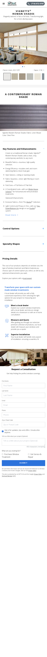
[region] (23, 46)
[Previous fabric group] (32, 70)
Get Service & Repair (34, 455)
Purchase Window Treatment (10, 455)
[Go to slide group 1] (22, 66)
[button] (3, 3)
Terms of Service (7, 476)
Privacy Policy (38, 474)
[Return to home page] (14, 3)
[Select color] (7, 76)
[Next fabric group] (43, 70)
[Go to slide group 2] (24, 66)
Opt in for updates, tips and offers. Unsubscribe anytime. (22, 431)
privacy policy (32, 470)
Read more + (11, 215)
